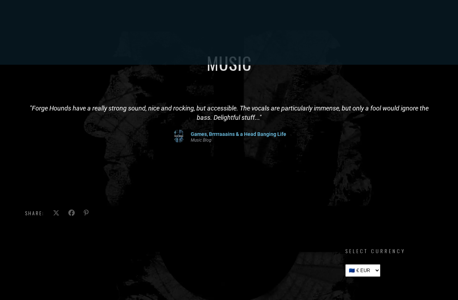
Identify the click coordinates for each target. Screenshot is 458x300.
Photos (223, 48)
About (248, 48)
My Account (338, 48)
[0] (439, 49)
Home (111, 48)
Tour (131, 48)
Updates (274, 48)
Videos (197, 48)
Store (153, 48)
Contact (303, 48)
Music (174, 48)
